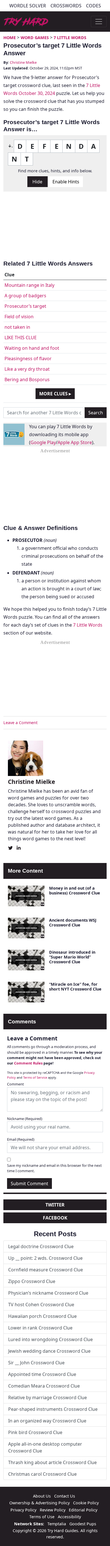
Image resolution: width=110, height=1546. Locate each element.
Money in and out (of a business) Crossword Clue (74, 890)
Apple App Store (75, 442)
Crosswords (66, 6)
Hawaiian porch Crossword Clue (42, 1316)
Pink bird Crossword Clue (35, 1432)
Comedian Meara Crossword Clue (44, 1386)
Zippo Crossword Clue (31, 1281)
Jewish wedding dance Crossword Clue (49, 1351)
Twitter (55, 1205)
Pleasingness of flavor (28, 358)
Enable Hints (65, 182)
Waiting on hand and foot (32, 348)
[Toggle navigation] (99, 21)
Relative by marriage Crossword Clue (47, 1397)
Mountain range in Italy (29, 285)
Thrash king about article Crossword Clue (52, 1462)
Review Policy (52, 1510)
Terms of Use (41, 1516)
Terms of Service (35, 1077)
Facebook (55, 1218)
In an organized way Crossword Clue (47, 1421)
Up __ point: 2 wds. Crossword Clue (45, 1258)
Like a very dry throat (27, 369)
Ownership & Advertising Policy (39, 1502)
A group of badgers (25, 295)
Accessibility (69, 1516)
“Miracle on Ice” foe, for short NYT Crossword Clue (75, 986)
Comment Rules (28, 1063)
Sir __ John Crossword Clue (36, 1363)
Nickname (24, 1118)
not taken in (17, 327)
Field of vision (19, 316)
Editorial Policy (83, 1510)
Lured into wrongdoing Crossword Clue (50, 1339)
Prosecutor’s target (25, 306)
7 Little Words (70, 37)
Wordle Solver (27, 6)
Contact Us (64, 1496)
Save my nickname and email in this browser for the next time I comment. (54, 1168)
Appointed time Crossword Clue (42, 1374)
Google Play (43, 442)
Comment (15, 1084)
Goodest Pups (82, 1523)
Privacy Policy (23, 1510)
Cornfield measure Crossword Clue (45, 1270)
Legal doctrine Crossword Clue (41, 1246)
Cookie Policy (86, 1502)
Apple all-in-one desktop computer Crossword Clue (45, 1447)
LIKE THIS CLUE (21, 337)
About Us (42, 1496)
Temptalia (56, 1523)
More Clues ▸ (55, 394)
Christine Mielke (23, 62)
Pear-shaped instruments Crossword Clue (53, 1409)
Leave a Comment (20, 722)
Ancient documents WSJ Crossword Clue (72, 922)
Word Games (35, 37)
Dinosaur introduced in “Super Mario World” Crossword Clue (72, 957)
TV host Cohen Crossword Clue (41, 1304)
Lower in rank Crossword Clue (40, 1328)
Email (20, 1139)
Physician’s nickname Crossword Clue (48, 1293)
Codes (93, 6)
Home (9, 37)
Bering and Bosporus (27, 379)
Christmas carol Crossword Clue (42, 1474)
